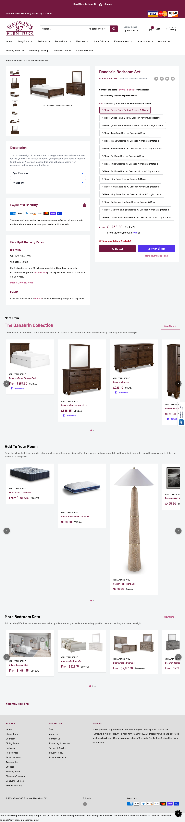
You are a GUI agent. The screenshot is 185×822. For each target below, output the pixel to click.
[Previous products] (6, 383)
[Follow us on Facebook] (85, 804)
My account (129, 30)
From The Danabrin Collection (133, 78)
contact (38, 298)
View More (169, 326)
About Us (53, 734)
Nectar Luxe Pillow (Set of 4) (75, 516)
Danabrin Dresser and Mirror (74, 405)
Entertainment (121, 41)
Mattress (80, 41)
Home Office (100, 41)
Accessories (143, 41)
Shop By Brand (13, 50)
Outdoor (162, 41)
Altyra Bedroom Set (18, 665)
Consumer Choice (62, 50)
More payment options (156, 255)
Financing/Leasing (38, 50)
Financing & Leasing (59, 743)
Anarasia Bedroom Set (71, 661)
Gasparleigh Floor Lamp (124, 583)
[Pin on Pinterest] (162, 78)
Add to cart (117, 248)
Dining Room (61, 41)
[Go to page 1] (91, 430)
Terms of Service (57, 748)
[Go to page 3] (95, 686)
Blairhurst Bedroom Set (124, 662)
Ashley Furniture (108, 78)
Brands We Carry (84, 50)
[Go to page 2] (93, 430)
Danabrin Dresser (121, 382)
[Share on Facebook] (156, 78)
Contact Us (54, 738)
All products (19, 60)
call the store (40, 272)
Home (9, 41)
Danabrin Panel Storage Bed (22, 378)
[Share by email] (173, 78)
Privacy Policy (56, 752)
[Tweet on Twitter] (167, 78)
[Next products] (178, 383)
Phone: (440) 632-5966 (21, 282)
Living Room (23, 41)
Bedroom (42, 41)
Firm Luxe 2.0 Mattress (20, 492)
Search (52, 729)
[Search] (114, 28)
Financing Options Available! (116, 240)
